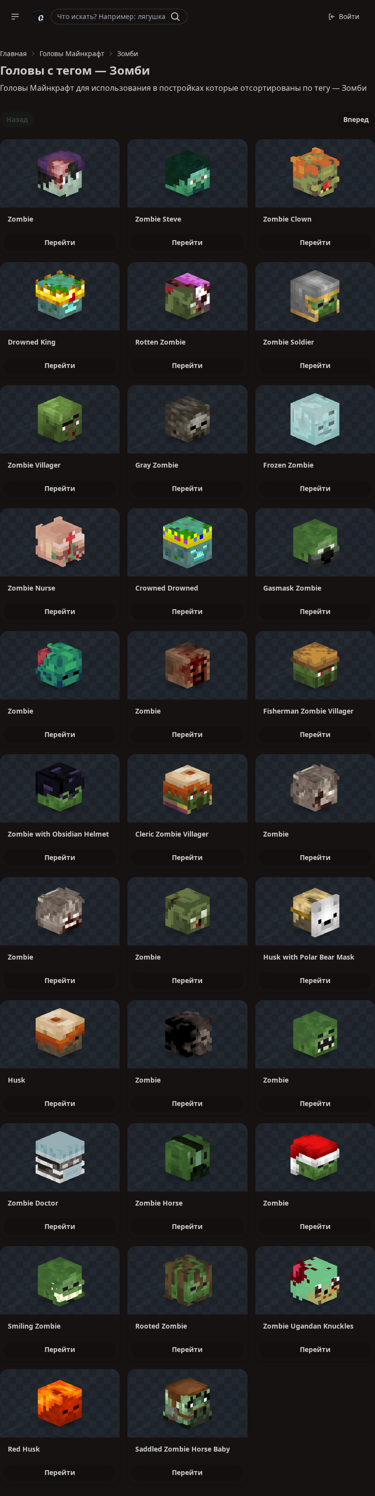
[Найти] (175, 16)
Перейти (59, 242)
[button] (15, 16)
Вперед (356, 119)
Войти (349, 16)
